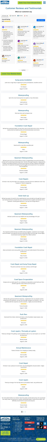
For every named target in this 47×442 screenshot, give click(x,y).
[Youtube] (45, 427)
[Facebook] (38, 423)
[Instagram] (38, 427)
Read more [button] (35, 38)
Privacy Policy (29, 440)
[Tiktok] (41, 427)
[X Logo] (41, 423)
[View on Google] (19, 27)
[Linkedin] (45, 423)
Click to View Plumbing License (24, 438)
